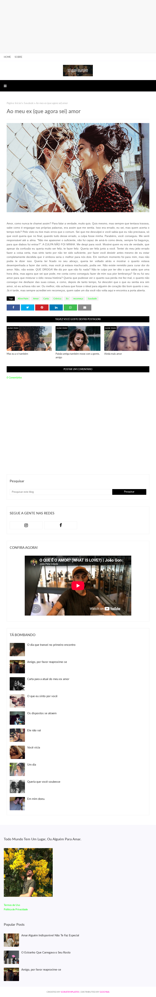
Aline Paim (23, 298)
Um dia (31, 764)
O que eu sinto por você (42, 696)
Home (7, 57)
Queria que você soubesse (43, 781)
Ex (67, 298)
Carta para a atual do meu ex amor (48, 679)
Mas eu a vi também (17, 354)
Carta (46, 298)
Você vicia (33, 747)
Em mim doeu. (36, 799)
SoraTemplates (70, 992)
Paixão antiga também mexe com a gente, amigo (78, 356)
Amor (36, 298)
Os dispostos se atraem (42, 713)
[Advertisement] (76, 26)
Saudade (29, 103)
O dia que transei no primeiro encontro (51, 644)
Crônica (57, 298)
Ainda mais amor (113, 354)
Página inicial (14, 103)
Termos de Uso (12, 905)
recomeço (78, 298)
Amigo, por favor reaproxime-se (47, 662)
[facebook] (60, 525)
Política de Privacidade (16, 909)
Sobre (18, 57)
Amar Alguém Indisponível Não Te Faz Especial (50, 935)
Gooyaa (104, 992)
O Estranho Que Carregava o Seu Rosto (46, 952)
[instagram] (26, 525)
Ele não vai (34, 730)
